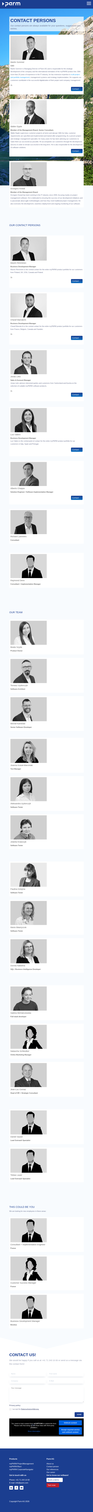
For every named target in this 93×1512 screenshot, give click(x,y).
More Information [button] (34, 1431)
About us (50, 1464)
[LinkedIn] (11, 85)
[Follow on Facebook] (16, 1488)
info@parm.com (21, 1483)
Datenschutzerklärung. (30, 1409)
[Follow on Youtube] (21, 1488)
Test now (51, 1485)
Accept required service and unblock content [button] (70, 1431)
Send (79, 1414)
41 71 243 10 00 (23, 1480)
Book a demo (53, 1480)
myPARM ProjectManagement (21, 1464)
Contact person (52, 1466)
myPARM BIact (15, 1466)
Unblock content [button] (70, 1423)
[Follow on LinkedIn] (11, 1488)
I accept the (25, 1409)
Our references (52, 1469)
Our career (50, 1472)
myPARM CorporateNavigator (21, 1469)
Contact (75, 89)
